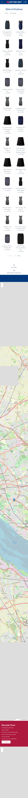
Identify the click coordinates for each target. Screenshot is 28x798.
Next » (19, 256)
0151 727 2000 (6, 736)
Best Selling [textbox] (13, 13)
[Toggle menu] (2, 2)
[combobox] (16, 13)
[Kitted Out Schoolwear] (14, 2)
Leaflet (17, 719)
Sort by (6, 13)
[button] (14, 499)
